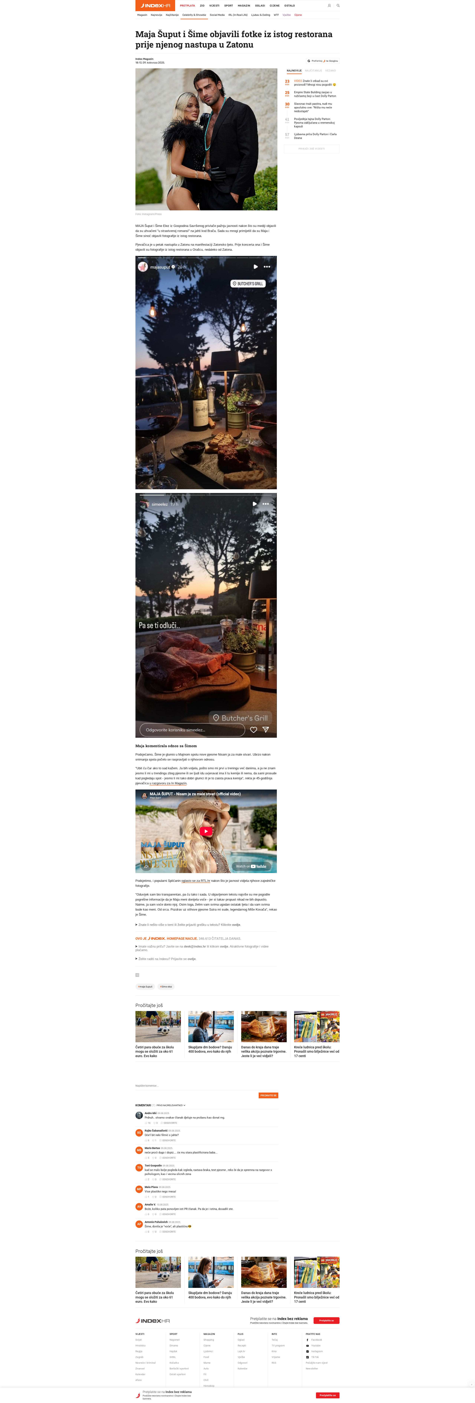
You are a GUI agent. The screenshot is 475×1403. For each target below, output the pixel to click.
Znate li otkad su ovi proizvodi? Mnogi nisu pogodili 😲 (315, 82)
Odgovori (243, 1362)
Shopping (209, 1339)
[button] (140, 1025)
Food (206, 1357)
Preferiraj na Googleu (325, 61)
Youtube (316, 1345)
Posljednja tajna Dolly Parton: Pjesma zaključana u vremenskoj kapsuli (314, 122)
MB (139, 1150)
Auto (206, 1368)
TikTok (315, 1357)
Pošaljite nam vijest (317, 1362)
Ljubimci (208, 1351)
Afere (138, 1380)
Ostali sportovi (178, 1374)
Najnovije (156, 15)
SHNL (173, 1357)
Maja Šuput (145, 986)
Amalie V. (150, 1204)
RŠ (139, 1133)
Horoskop (209, 1385)
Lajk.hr (241, 1351)
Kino (274, 1351)
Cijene (275, 5)
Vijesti (214, 5)
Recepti (242, 1345)
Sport (228, 5)
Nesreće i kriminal (145, 1362)
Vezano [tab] (330, 70)
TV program (278, 1345)
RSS (274, 1362)
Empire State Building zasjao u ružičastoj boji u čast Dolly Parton (315, 94)
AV (139, 1206)
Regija (138, 1351)
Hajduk (173, 1351)
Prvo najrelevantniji (170, 1105)
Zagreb (139, 1357)
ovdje (224, 946)
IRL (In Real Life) (238, 15)
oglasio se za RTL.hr (195, 881)
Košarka (174, 1362)
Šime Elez (166, 986)
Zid (202, 5)
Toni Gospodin (153, 1165)
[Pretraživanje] (337, 5)
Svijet (138, 1339)
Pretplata (187, 5)
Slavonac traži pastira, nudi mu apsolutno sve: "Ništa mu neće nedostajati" (313, 107)
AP (139, 1224)
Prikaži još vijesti (312, 148)
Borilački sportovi (179, 1368)
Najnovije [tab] (294, 70)
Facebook (316, 1339)
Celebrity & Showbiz (194, 15)
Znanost (140, 1368)
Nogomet (175, 1339)
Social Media (217, 15)
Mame (207, 1362)
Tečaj (275, 1339)
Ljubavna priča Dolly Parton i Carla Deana (315, 136)
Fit (205, 1374)
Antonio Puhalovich (156, 1221)
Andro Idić (151, 1113)
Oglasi (260, 5)
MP (139, 1189)
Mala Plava (151, 1187)
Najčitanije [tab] (313, 70)
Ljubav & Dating (260, 15)
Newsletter (312, 1368)
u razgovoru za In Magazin (168, 783)
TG (139, 1167)
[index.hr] (155, 5)
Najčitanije (172, 15)
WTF (276, 15)
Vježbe (287, 15)
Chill (206, 1380)
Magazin (142, 15)
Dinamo (174, 1345)
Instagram (317, 1351)
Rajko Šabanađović (156, 1130)
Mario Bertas (152, 1148)
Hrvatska (140, 1345)
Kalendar (140, 1374)
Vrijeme (276, 1357)
